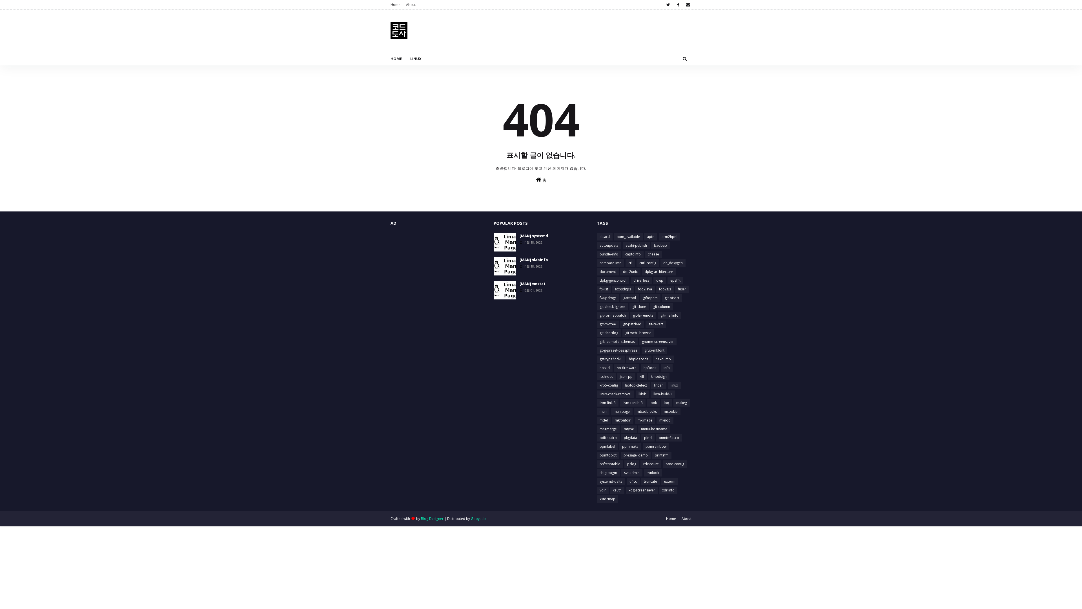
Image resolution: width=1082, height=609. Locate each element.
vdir (603, 490)
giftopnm (650, 297)
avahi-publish (636, 245)
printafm (662, 455)
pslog (631, 464)
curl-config (647, 263)
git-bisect (672, 297)
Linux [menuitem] (416, 58)
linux (674, 385)
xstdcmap (607, 499)
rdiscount (650, 464)
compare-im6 (610, 263)
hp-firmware (627, 367)
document (608, 271)
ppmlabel (607, 446)
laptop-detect (636, 385)
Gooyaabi (479, 518)
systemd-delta (611, 481)
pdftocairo (608, 437)
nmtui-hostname (654, 429)
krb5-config (609, 385)
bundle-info (609, 254)
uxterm (669, 481)
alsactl (605, 236)
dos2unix (630, 271)
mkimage (645, 420)
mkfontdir (623, 420)
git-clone (639, 306)
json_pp (626, 376)
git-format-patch (613, 315)
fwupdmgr (608, 297)
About (411, 4)
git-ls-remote (643, 315)
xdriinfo (668, 490)
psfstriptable (610, 464)
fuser (682, 289)
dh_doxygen (673, 263)
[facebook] (678, 4)
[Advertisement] (438, 272)
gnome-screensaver (658, 341)
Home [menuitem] (396, 58)
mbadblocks (647, 411)
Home (395, 4)
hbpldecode (639, 359)
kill (642, 376)
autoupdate (609, 245)
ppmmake (630, 446)
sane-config (675, 464)
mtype (629, 429)
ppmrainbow (656, 446)
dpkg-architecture (659, 271)
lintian (659, 385)
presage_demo (636, 455)
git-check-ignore (612, 306)
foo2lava (645, 289)
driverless (641, 280)
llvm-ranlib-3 (633, 402)
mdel (604, 420)
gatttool (629, 297)
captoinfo (633, 254)
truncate (650, 481)
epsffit (675, 280)
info (667, 367)
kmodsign (659, 376)
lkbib (642, 394)
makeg (681, 402)
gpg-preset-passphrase (618, 350)
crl (630, 263)
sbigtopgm (608, 472)
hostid (605, 367)
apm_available (628, 236)
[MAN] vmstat (533, 283)
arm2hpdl (669, 236)
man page (622, 411)
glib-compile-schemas (617, 341)
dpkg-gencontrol (613, 280)
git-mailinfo (669, 315)
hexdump (663, 359)
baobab (660, 245)
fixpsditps (623, 289)
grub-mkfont (654, 350)
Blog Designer (432, 518)
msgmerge (608, 429)
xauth (617, 490)
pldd (648, 437)
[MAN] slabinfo (534, 259)
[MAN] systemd (534, 235)
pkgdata (630, 437)
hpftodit (650, 367)
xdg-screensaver (642, 490)
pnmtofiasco (669, 437)
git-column (661, 306)
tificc (633, 481)
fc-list (604, 289)
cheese (653, 254)
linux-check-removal (615, 394)
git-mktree (608, 324)
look (653, 402)
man (603, 411)
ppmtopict (608, 455)
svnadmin (632, 472)
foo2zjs (665, 289)
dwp (659, 280)
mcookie (671, 411)
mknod (665, 420)
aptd (651, 236)
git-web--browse (638, 332)
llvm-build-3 (662, 394)
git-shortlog (609, 332)
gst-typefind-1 (611, 359)
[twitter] (668, 4)
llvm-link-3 (608, 402)
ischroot (606, 376)
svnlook (653, 472)
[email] (687, 4)
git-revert (655, 324)
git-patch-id (632, 324)
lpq (666, 402)
